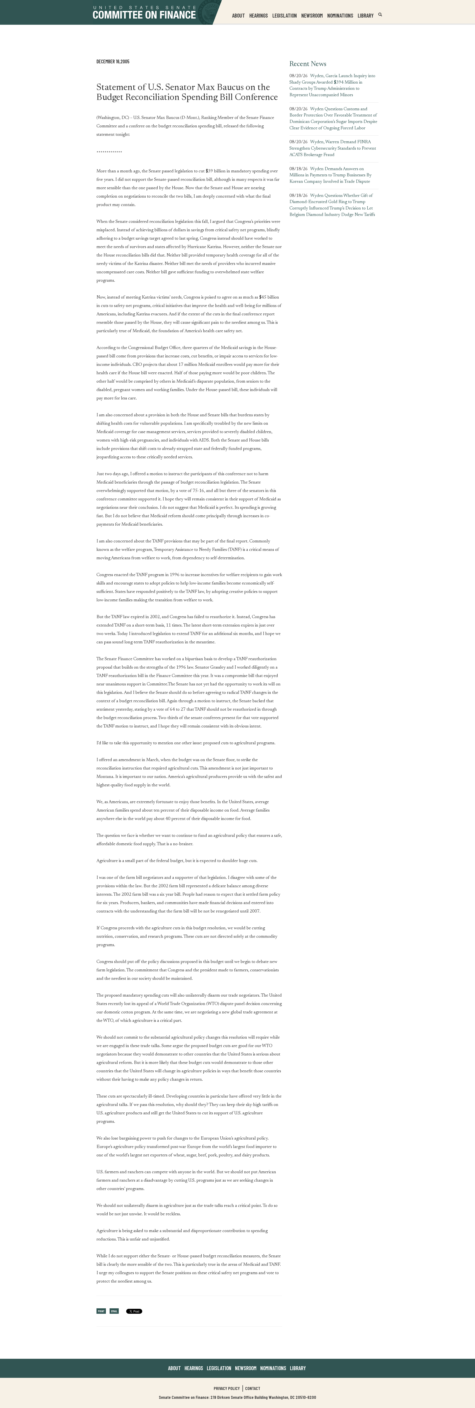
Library (366, 15)
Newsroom (246, 1368)
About (174, 1368)
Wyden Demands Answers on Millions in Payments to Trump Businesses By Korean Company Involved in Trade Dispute (330, 175)
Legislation (284, 15)
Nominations (340, 15)
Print (101, 1311)
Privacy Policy (227, 1388)
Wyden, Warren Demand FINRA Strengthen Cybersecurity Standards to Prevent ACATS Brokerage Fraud (332, 148)
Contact (252, 1388)
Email (114, 1311)
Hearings (258, 15)
